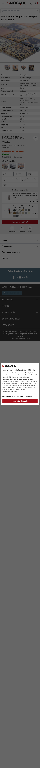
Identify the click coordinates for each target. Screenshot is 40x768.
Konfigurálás (29, 396)
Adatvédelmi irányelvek (9, 391)
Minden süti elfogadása (20, 401)
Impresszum (20, 396)
